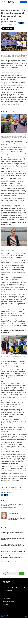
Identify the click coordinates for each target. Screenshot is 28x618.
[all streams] (26, 616)
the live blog (15, 489)
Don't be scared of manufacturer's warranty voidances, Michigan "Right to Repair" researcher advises (14, 556)
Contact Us (5, 593)
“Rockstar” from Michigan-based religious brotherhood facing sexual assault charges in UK (12, 544)
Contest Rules (5, 604)
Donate (24, 2)
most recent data (14, 62)
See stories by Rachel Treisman (8, 507)
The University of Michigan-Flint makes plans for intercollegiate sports (12, 533)
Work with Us (5, 595)
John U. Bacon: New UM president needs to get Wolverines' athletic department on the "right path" (13, 550)
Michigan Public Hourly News (8, 601)
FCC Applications (6, 609)
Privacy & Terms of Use (7, 607)
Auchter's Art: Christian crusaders (9, 561)
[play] (2, 616)
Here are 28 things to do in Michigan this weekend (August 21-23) (13, 539)
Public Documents (6, 598)
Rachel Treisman (9, 21)
